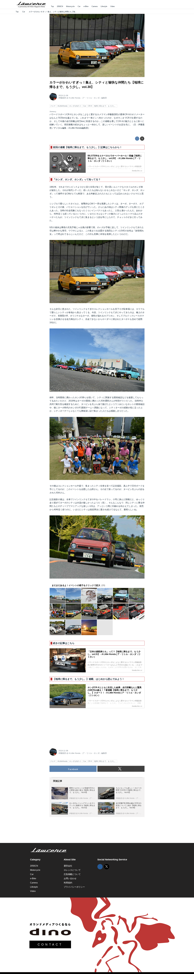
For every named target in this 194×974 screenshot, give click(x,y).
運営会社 (68, 866)
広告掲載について (72, 874)
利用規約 (68, 883)
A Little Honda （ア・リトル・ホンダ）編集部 (88, 98)
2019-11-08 (63, 95)
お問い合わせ (70, 878)
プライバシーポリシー (74, 887)
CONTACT (50, 944)
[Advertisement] (69, 726)
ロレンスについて (72, 870)
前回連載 (68, 124)
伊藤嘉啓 (62, 98)
